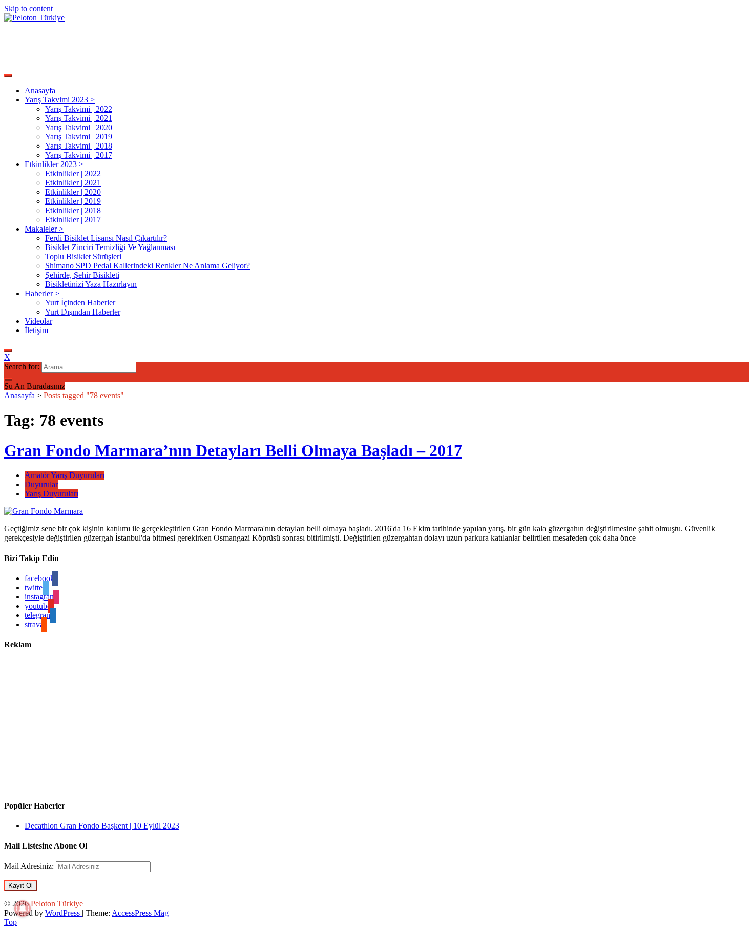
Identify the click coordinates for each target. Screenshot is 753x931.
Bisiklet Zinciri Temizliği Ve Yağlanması (110, 247)
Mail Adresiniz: (30, 866)
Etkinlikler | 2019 (73, 201)
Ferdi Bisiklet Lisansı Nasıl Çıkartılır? (106, 238)
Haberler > (42, 293)
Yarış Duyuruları (51, 493)
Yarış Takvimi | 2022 (78, 109)
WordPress (63, 912)
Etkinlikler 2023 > (54, 164)
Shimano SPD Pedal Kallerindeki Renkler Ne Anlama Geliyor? (147, 265)
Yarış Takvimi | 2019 (78, 136)
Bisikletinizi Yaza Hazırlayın (91, 284)
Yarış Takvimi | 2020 (78, 127)
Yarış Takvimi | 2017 (78, 155)
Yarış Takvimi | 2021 (78, 118)
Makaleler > (44, 228)
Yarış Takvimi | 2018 (78, 145)
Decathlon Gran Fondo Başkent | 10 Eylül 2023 (102, 825)
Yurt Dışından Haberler (82, 311)
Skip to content (28, 8)
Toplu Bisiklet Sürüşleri (83, 256)
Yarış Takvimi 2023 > (60, 99)
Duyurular (41, 484)
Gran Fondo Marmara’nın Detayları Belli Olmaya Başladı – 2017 (233, 450)
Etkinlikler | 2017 (73, 219)
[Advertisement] (190, 46)
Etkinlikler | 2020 (73, 192)
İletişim (36, 330)
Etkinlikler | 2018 (73, 210)
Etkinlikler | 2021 (73, 182)
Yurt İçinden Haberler (80, 302)
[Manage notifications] (22, 908)
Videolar (38, 321)
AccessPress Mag (140, 912)
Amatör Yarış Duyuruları (64, 475)
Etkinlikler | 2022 (73, 173)
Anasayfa (40, 90)
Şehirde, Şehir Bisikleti (82, 275)
